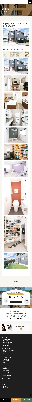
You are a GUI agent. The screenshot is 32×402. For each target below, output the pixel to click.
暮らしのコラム (6, 379)
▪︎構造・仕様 (5, 340)
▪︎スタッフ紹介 (5, 360)
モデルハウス (5, 373)
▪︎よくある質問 (5, 364)
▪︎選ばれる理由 (5, 343)
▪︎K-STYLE (4, 353)
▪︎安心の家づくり (6, 339)
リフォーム (5, 382)
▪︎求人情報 (4, 362)
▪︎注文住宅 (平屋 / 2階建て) (8, 350)
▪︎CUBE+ (4, 351)
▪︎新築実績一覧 (5, 368)
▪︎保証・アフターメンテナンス (8, 342)
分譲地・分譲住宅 (6, 376)
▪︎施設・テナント (6, 370)
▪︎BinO (3, 355)
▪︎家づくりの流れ (6, 345)
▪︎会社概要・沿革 (6, 359)
